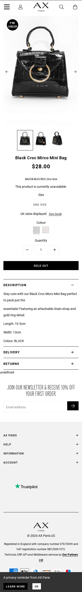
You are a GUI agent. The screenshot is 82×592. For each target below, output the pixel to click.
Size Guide (55, 214)
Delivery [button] (11, 352)
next (75, 71)
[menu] (7, 8)
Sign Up (73, 405)
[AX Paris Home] (41, 7)
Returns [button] (11, 363)
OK (37, 586)
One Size (40, 204)
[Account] (20, 7)
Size (41, 195)
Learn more (15, 586)
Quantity (41, 240)
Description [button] (14, 285)
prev (6, 71)
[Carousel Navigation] (41, 71)
